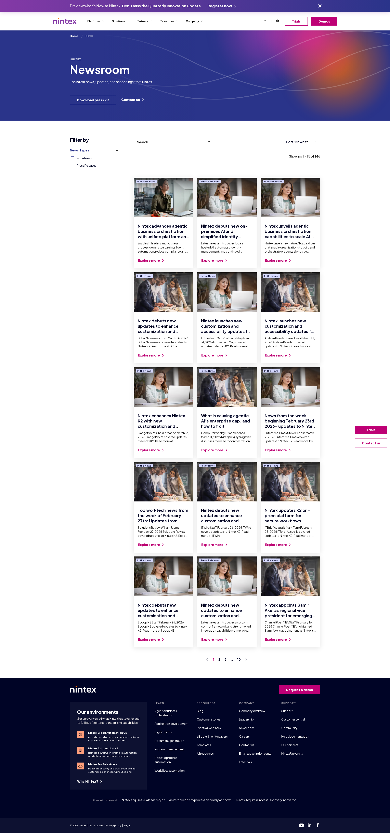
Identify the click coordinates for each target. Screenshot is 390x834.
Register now (220, 5)
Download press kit (93, 100)
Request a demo (299, 690)
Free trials (245, 762)
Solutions (118, 21)
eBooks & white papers (212, 736)
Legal (127, 825)
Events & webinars (209, 728)
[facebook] (317, 825)
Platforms (94, 21)
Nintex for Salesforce (103, 764)
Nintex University (292, 753)
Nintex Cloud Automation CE (107, 732)
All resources (205, 753)
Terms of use (96, 825)
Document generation (169, 740)
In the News (84, 158)
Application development (171, 723)
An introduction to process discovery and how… (200, 800)
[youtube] (301, 825)
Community (289, 728)
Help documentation (295, 736)
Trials (296, 21)
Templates (204, 745)
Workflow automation (170, 770)
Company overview (252, 711)
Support (287, 711)
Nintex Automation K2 (103, 748)
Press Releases (86, 165)
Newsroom (246, 728)
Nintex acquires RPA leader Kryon (143, 800)
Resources (167, 21)
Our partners (289, 745)
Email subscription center (256, 753)
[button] (265, 21)
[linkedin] (309, 825)
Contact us (131, 99)
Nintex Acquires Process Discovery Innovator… (267, 800)
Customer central (293, 719)
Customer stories (208, 719)
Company (192, 21)
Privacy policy (113, 825)
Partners (142, 21)
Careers (244, 736)
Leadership (246, 719)
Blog (200, 711)
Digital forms (163, 732)
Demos (324, 21)
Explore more (149, 260)
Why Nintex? (88, 781)
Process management (169, 749)
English (277, 21)
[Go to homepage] (65, 21)
